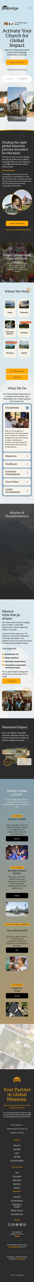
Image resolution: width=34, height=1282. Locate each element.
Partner (17, 896)
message (17, 1236)
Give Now (17, 377)
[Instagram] (13, 1224)
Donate (17, 996)
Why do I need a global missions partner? (18, 229)
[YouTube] (17, 1224)
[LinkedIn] (24, 1224)
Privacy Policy (21, 1259)
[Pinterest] (20, 1224)
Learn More (11, 681)
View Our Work (18, 371)
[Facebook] (9, 1224)
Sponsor (17, 839)
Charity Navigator (13, 1247)
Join (16, 950)
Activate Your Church (17, 62)
